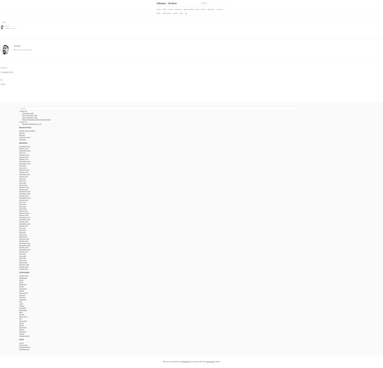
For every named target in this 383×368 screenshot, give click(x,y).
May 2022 (22, 166)
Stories (21, 325)
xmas (3, 84)
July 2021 (22, 179)
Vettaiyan (22, 139)
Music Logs (23, 317)
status (4, 22)
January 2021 (23, 189)
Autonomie (210, 362)
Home (159, 9)
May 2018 (22, 258)
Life (20, 301)
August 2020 (23, 200)
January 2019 (23, 241)
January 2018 (23, 267)
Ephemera (210, 9)
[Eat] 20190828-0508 (29, 115)
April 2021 (22, 183)
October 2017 (23, 269)
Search (175, 13)
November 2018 (24, 245)
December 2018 (24, 243)
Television (23, 327)
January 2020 (23, 215)
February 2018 (24, 265)
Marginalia (23, 310)
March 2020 (23, 211)
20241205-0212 (24, 137)
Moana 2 (22, 133)
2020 (164, 9)
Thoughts (22, 332)
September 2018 (24, 250)
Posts (158, 13)
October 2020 (24, 196)
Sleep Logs (23, 321)
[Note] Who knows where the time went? (36, 120)
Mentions (219, 9)
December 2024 (24, 146)
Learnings (22, 299)
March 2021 (23, 185)
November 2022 (24, 163)
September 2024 (25, 151)
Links (21, 304)
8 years (21, 122)
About (170, 9)
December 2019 (24, 217)
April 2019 (22, 234)
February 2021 (24, 187)
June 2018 (22, 256)
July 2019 (22, 228)
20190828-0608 (27, 113)
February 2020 (24, 213)
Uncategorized (7, 72)
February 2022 (24, 170)
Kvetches (22, 297)
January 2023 (23, 159)
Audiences (178, 9)
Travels (21, 334)
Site (20, 319)
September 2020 (25, 198)
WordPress (185, 362)
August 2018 (23, 252)
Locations (22, 308)
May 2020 (22, 206)
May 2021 (22, 181)
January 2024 (23, 157)
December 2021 (24, 174)
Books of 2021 (200, 9)
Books (21, 280)
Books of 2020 (189, 9)
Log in (21, 343)
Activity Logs (23, 276)
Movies (21, 314)
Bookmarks (23, 278)
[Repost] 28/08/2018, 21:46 (31, 124)
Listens (21, 306)
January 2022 (23, 172)
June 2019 (22, 230)
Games (21, 286)
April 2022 (23, 168)
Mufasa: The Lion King (27, 131)
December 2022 (24, 161)
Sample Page (166, 13)
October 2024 (24, 148)
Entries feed (23, 345)
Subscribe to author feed (24, 50)
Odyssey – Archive (167, 3)
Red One (22, 135)
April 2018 (22, 260)
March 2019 (23, 237)
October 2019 (23, 222)
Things (21, 329)
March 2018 (23, 262)
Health (21, 291)
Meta (21, 312)
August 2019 (23, 226)
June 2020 (22, 204)
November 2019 (24, 219)
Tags (181, 13)
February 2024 (24, 155)
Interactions (23, 293)
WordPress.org (24, 349)
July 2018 (22, 254)
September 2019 (24, 224)
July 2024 (22, 153)
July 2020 (22, 202)
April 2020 (23, 209)
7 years (21, 111)
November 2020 (24, 194)
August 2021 (23, 176)
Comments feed (24, 347)
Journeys (22, 295)
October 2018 (23, 247)
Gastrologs (23, 289)
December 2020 (24, 191)
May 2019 (22, 232)
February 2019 (24, 239)
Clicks (21, 282)
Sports (21, 323)
